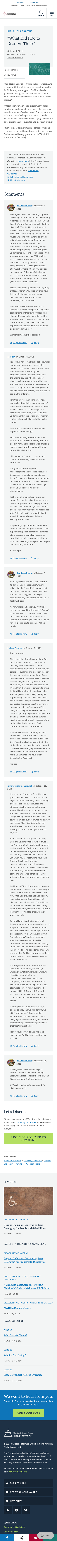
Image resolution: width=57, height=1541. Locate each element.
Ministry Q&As (22, 3)
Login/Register (41, 5)
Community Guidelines (25, 1122)
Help (33, 5)
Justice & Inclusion (12, 1161)
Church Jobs (34, 3)
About (22, 5)
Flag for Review (20, 343)
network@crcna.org (18, 1472)
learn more (24, 161)
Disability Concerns (19, 31)
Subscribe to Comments (21, 177)
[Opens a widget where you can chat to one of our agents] (45, 1535)
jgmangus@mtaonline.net (19, 786)
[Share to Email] (36, 1537)
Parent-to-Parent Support (28, 1164)
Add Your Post (28, 1412)
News (28, 5)
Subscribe (14, 5)
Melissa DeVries (14, 648)
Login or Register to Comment (28, 1138)
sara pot (11, 357)
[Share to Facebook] (7, 1537)
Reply (36, 343)
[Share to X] (21, 1537)
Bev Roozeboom (15, 57)
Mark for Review (17, 180)
